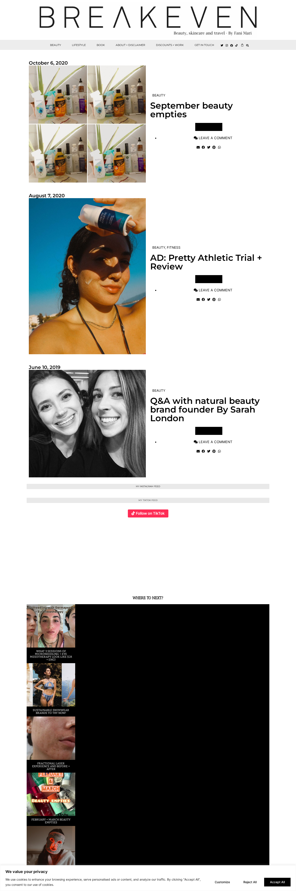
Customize (222, 882)
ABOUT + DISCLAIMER (130, 45)
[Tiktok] (236, 45)
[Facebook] (231, 45)
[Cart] (242, 44)
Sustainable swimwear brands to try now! (51, 711)
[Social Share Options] (31, 584)
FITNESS (174, 247)
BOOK (101, 45)
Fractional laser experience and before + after (51, 766)
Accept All (277, 882)
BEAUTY (55, 45)
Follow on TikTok (150, 513)
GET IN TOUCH (204, 45)
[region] (148, 878)
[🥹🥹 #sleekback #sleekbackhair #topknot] (209, 554)
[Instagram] (226, 45)
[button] (247, 45)
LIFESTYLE (79, 45)
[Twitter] (222, 45)
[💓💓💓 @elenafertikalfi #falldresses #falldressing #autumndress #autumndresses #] (128, 554)
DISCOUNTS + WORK (170, 45)
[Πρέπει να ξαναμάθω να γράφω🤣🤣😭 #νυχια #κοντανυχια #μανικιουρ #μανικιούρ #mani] (249, 554)
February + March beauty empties (50, 821)
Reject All (250, 882)
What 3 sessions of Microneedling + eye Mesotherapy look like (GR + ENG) (51, 655)
